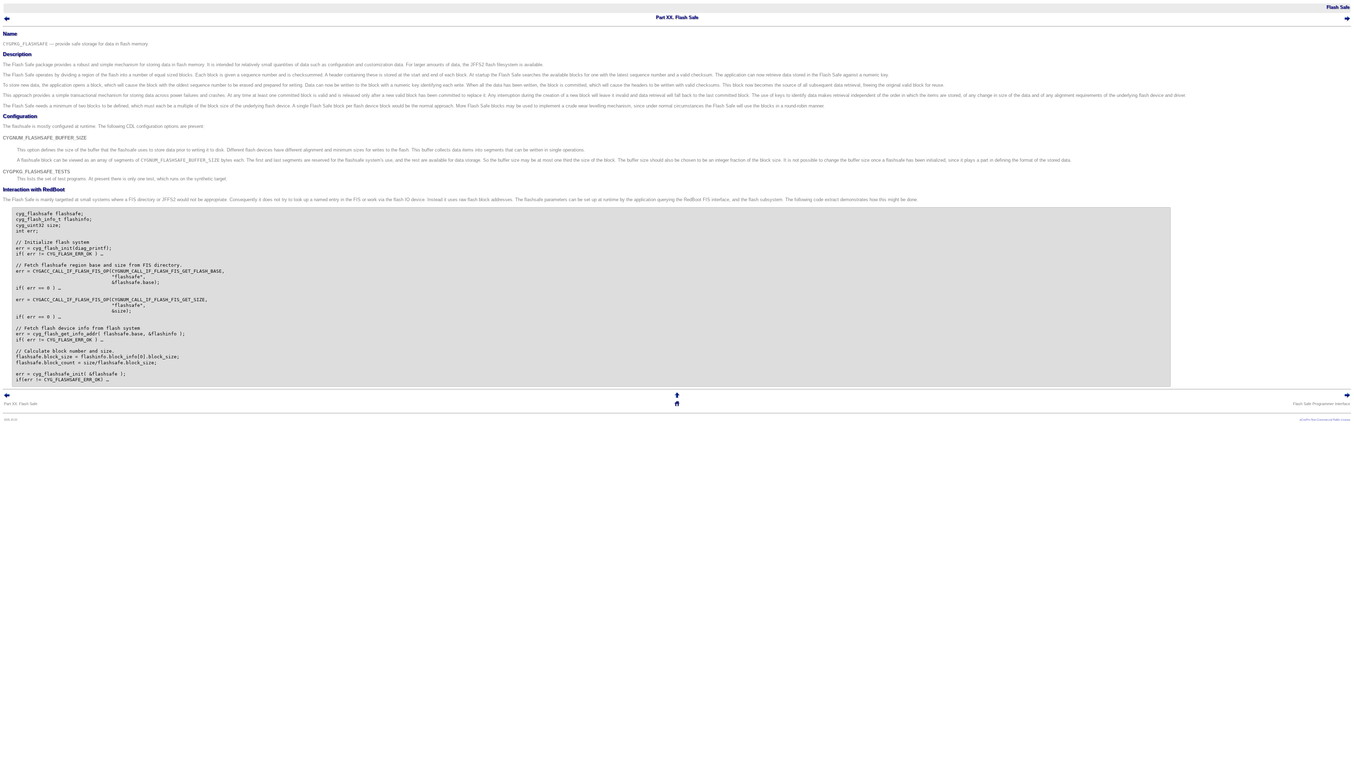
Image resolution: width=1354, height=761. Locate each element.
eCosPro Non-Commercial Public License (1325, 419)
